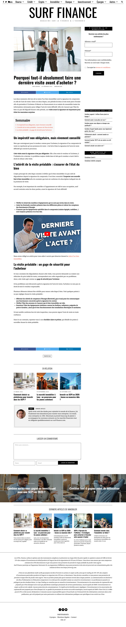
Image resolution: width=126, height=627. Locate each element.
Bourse (18, 2)
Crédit (30, 2)
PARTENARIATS (63, 614)
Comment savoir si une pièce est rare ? (95, 120)
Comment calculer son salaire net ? (94, 146)
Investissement (84, 2)
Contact (73, 617)
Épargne (100, 2)
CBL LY (63, 620)
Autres (112, 2)
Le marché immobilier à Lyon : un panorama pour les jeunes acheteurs (46, 397)
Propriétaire (47, 356)
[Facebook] (3, 2)
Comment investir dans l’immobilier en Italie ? (101, 531)
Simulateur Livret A (90, 157)
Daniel (37, 86)
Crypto (41, 2)
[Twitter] (6, 2)
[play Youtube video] (47, 234)
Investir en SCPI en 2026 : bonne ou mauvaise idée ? (70, 397)
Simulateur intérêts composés (93, 161)
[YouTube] (66, 609)
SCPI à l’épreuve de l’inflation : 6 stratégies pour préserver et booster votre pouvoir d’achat (82, 533)
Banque (68, 2)
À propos (53, 617)
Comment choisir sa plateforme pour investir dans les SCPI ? (23, 397)
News (10, 2)
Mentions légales (63, 617)
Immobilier (55, 2)
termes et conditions (103, 67)
